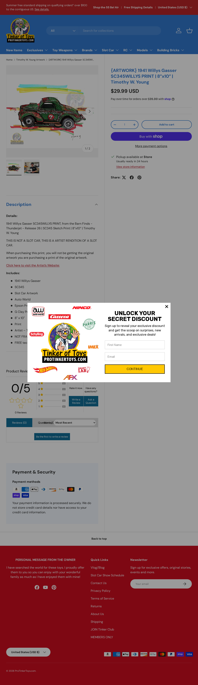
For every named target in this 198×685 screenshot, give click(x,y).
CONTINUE (135, 369)
